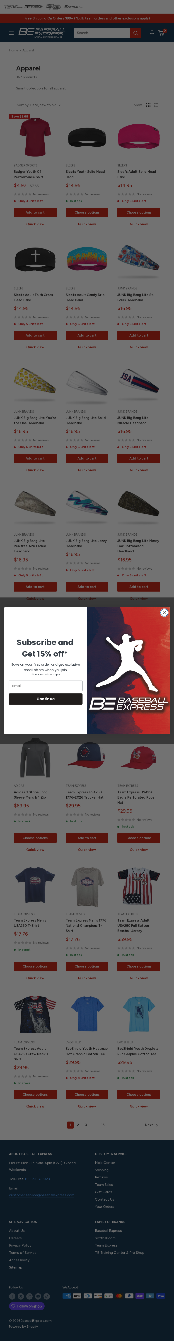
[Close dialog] (164, 612)
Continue (45, 698)
